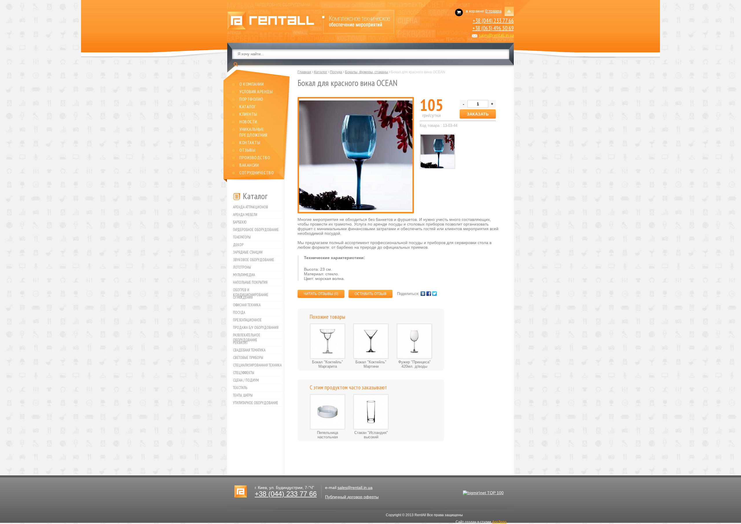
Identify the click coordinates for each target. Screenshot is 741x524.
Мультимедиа (244, 274)
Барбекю (240, 222)
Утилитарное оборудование (255, 402)
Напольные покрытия (250, 282)
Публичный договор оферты (352, 496)
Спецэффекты (243, 372)
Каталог (247, 106)
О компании (251, 84)
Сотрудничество (256, 172)
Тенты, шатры (243, 395)
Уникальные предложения (253, 132)
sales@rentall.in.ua (496, 35)
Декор (238, 244)
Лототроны (242, 267)
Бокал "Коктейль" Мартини (370, 364)
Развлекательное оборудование (246, 336)
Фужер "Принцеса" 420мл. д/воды (414, 364)
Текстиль (240, 387)
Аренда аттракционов (250, 207)
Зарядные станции (248, 252)
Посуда (239, 312)
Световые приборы (248, 357)
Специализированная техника (257, 365)
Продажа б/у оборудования (255, 327)
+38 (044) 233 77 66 (493, 20)
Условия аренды (256, 91)
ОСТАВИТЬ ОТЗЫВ (370, 294)
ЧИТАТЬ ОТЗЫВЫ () (321, 294)
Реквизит (240, 342)
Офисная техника (247, 305)
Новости (248, 121)
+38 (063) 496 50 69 (493, 28)
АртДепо (499, 522)
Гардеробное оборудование (256, 229)
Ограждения (243, 297)
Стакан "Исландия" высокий (371, 434)
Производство (254, 157)
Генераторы (242, 237)
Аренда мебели (245, 214)
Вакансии (249, 165)
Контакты (249, 142)
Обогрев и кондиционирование (250, 290)
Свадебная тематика (249, 350)
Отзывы (247, 150)
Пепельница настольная (327, 434)
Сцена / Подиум (246, 380)
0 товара (493, 11)
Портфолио (251, 99)
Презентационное (247, 320)
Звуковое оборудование (253, 259)
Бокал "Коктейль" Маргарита (327, 364)
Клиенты (248, 114)
